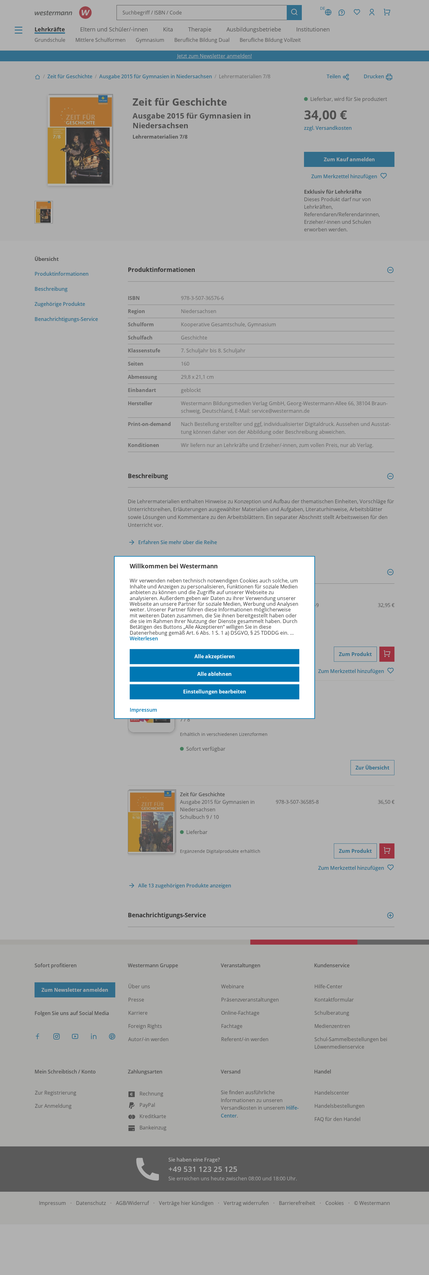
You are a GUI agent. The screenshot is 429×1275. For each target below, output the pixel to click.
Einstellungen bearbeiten (214, 691)
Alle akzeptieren (214, 656)
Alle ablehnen (214, 674)
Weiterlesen (144, 638)
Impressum (143, 709)
